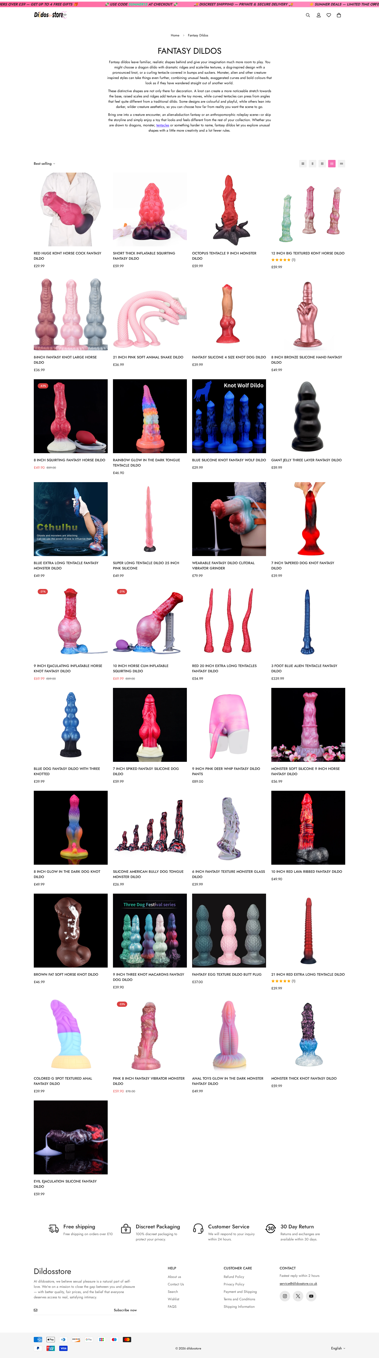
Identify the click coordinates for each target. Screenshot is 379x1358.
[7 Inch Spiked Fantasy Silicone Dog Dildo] (150, 725)
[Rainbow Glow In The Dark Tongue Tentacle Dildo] (150, 416)
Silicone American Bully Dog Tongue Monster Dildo (148, 874)
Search (173, 1291)
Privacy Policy (234, 1284)
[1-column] (303, 163)
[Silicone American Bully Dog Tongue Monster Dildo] (150, 828)
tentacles (162, 125)
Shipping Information (239, 1306)
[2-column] (312, 163)
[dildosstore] (50, 15)
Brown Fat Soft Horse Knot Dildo (66, 974)
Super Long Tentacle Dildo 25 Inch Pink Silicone (146, 565)
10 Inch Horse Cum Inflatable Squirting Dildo (140, 668)
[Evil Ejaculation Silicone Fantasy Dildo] (71, 1137)
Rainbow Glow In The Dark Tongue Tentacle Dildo (146, 463)
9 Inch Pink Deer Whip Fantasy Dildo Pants (226, 771)
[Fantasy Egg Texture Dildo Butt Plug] (229, 931)
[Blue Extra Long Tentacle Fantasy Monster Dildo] (71, 519)
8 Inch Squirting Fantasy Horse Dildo (69, 460)
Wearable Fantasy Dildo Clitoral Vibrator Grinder (223, 565)
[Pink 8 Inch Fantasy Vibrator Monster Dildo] (150, 1035)
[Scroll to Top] (370, 1334)
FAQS (172, 1306)
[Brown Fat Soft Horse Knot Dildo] (71, 931)
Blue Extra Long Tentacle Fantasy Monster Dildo (66, 565)
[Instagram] (285, 1296)
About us (174, 1276)
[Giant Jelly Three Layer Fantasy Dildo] (308, 416)
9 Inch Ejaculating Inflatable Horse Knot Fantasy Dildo (68, 668)
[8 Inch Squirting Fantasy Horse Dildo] (71, 416)
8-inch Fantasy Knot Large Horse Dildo (65, 360)
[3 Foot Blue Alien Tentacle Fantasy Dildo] (308, 622)
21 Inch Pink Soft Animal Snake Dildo (148, 357)
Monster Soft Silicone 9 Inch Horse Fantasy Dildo (305, 771)
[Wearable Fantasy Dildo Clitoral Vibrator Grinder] (229, 519)
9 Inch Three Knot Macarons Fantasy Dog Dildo (148, 977)
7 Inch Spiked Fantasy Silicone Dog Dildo (146, 771)
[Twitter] (298, 1296)
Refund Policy (234, 1276)
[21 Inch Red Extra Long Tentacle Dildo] (308, 931)
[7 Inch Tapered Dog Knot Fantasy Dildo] (308, 519)
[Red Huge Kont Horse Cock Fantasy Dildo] (71, 210)
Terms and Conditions (239, 1299)
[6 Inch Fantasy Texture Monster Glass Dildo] (229, 828)
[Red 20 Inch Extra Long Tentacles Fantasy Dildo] (229, 622)
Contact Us (176, 1284)
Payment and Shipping (240, 1291)
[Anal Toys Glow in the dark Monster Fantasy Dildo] (229, 1035)
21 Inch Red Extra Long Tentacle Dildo (308, 974)
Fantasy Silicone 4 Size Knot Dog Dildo (229, 357)
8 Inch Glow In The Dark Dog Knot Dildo (67, 874)
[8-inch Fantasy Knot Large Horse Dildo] (71, 313)
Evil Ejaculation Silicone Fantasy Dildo (65, 1184)
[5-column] (341, 163)
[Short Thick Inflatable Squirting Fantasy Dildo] (150, 210)
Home (175, 35)
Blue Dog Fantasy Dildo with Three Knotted (67, 771)
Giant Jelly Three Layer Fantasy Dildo (306, 460)
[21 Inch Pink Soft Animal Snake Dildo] (150, 313)
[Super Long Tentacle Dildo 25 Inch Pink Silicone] (150, 519)
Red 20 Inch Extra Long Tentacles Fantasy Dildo (224, 668)
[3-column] (322, 163)
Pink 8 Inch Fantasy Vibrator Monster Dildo (149, 1081)
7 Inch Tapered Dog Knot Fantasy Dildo (302, 565)
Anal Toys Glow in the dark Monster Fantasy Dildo (227, 1081)
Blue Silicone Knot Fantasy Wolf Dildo (229, 460)
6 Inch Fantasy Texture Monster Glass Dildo (228, 874)
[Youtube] (311, 1296)
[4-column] (332, 163)
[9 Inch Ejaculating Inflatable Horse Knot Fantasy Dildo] (71, 622)
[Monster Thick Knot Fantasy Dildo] (308, 1035)
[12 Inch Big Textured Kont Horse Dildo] (308, 210)
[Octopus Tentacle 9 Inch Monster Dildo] (229, 210)
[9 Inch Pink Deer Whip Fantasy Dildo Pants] (229, 725)
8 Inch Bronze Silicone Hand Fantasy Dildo (306, 360)
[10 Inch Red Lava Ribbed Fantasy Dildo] (308, 828)
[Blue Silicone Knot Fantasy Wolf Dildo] (229, 416)
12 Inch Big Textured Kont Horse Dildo (308, 253)
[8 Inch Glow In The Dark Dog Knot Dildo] (71, 828)
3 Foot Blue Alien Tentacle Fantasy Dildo (304, 668)
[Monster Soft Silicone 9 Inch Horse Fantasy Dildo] (308, 725)
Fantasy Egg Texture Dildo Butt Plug (227, 974)
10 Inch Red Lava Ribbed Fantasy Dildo (306, 871)
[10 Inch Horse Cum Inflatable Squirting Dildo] (150, 622)
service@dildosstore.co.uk (298, 1283)
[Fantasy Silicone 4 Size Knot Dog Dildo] (229, 313)
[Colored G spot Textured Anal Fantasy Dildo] (71, 1035)
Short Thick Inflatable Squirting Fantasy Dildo (144, 256)
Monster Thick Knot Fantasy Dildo (304, 1078)
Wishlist (173, 1299)
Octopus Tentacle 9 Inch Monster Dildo (224, 256)
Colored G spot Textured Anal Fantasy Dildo (63, 1081)
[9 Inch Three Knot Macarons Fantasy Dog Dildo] (150, 931)
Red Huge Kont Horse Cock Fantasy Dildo (67, 256)
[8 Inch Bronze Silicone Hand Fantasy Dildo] (308, 313)
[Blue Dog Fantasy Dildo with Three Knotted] (71, 725)
